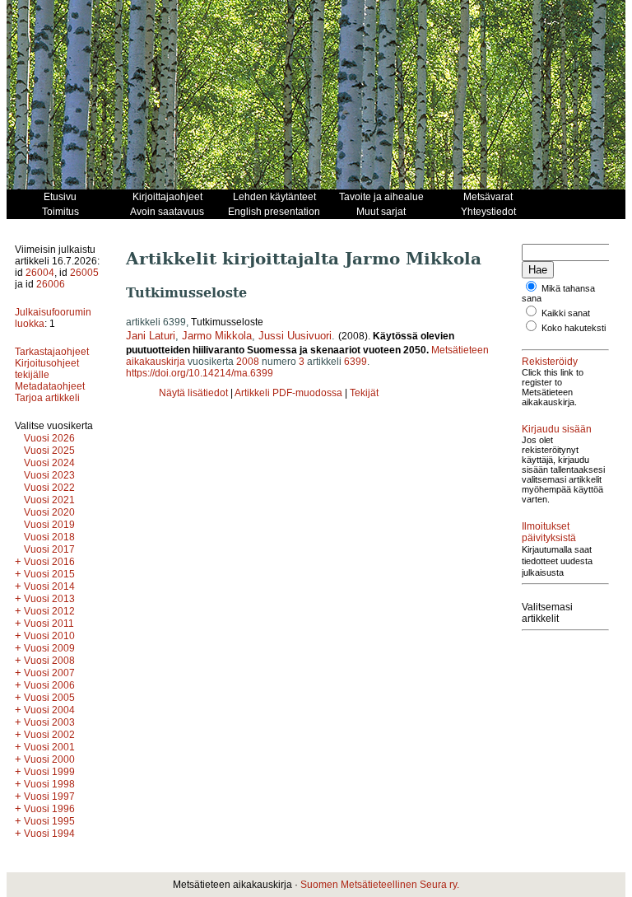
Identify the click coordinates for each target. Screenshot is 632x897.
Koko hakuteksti (573, 328)
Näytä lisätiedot (194, 393)
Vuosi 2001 (49, 747)
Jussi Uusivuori (295, 335)
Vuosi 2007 (49, 673)
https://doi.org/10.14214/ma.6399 (199, 373)
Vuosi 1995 (49, 821)
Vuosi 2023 (49, 475)
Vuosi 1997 (49, 796)
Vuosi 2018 (49, 537)
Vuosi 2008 (49, 660)
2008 (247, 361)
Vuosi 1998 (49, 784)
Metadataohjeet (50, 386)
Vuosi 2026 (49, 438)
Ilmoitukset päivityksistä (549, 532)
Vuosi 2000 (49, 759)
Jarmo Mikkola (217, 335)
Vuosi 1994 (49, 833)
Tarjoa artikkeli (47, 398)
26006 (50, 284)
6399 (355, 361)
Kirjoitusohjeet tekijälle (47, 369)
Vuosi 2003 (49, 722)
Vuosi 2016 (49, 562)
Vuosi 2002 (49, 734)
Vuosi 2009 (49, 648)
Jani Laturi (150, 335)
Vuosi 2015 (49, 574)
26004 (40, 272)
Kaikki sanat (565, 313)
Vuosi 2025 (49, 450)
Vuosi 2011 (49, 623)
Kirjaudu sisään (557, 429)
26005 (84, 272)
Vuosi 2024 (49, 463)
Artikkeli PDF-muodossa (288, 393)
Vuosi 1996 (49, 809)
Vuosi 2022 (49, 487)
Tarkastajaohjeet (52, 351)
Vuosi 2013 (49, 599)
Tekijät (364, 393)
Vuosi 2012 (49, 611)
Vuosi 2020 (49, 512)
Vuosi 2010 (49, 636)
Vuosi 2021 (49, 500)
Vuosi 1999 (49, 772)
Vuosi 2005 (49, 697)
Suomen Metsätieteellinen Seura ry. (379, 884)
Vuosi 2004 (49, 710)
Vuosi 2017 (49, 549)
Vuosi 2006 (49, 685)
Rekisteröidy (550, 361)
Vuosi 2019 (49, 524)
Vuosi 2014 (49, 586)
